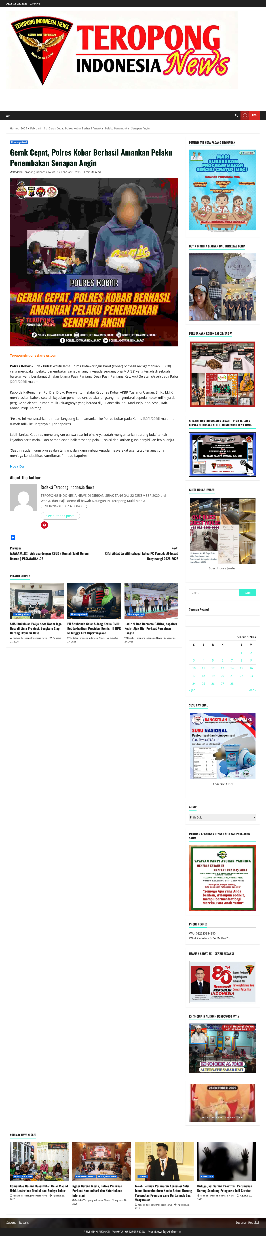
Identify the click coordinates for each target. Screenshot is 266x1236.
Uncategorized (19, 142)
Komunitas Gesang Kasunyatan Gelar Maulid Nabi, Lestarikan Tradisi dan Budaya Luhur (39, 1188)
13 (222, 668)
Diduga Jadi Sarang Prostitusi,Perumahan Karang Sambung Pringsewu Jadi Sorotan (224, 1188)
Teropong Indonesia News (58, 95)
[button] (8, 115)
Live (254, 115)
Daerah (143, 1176)
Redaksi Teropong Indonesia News (34, 172)
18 (203, 676)
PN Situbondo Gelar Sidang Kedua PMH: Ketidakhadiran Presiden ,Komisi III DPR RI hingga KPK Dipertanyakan (94, 628)
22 (241, 676)
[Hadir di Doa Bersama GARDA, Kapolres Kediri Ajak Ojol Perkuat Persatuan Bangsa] (151, 601)
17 (194, 676)
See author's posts (60, 516)
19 (213, 676)
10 (194, 668)
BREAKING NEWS (23, 1176)
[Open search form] (236, 115)
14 (232, 668)
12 (213, 668)
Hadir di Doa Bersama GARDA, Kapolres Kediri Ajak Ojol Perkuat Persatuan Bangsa (150, 628)
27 (222, 684)
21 (232, 676)
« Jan (192, 690)
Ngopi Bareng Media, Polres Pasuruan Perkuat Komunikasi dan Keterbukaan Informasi (97, 1190)
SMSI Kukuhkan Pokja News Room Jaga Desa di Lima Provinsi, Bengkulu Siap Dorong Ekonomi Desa (36, 628)
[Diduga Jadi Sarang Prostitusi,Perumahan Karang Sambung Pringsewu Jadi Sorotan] (226, 1161)
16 (251, 668)
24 (194, 684)
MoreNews (155, 1232)
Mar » (252, 690)
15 (241, 668)
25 (203, 684)
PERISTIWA (207, 1176)
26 (213, 684)
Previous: (49, 553)
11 (203, 668)
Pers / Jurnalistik (107, 1176)
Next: (141, 553)
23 (251, 676)
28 (232, 684)
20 (222, 676)
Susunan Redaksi (199, 609)
